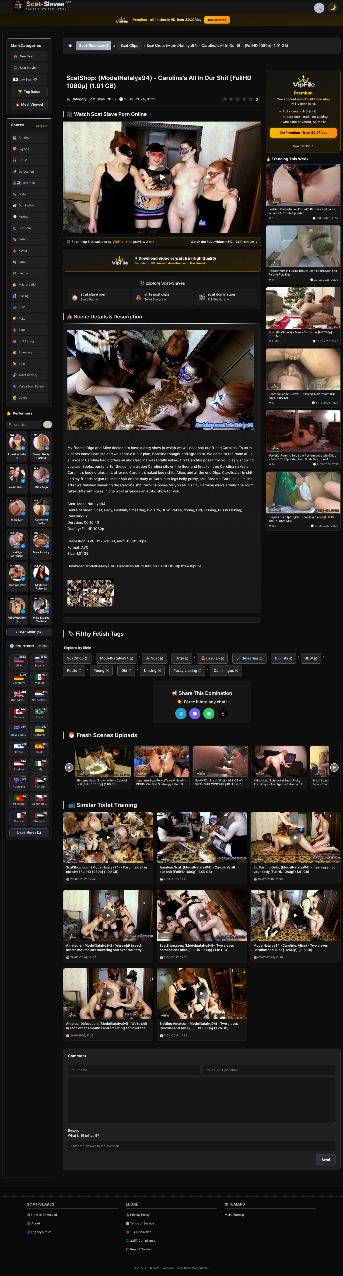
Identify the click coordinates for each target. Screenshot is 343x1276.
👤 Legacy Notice (39, 1232)
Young (99, 670)
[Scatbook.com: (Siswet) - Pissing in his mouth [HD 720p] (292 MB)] (303, 369)
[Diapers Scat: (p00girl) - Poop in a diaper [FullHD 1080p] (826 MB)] (303, 492)
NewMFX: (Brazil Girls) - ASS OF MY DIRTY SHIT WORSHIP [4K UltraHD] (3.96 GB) (219, 784)
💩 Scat (152, 658)
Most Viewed (29, 104)
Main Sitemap (234, 1215)
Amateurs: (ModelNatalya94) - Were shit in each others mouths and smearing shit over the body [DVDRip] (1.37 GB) (104, 947)
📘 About (33, 1223)
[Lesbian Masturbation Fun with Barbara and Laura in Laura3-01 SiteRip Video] (303, 185)
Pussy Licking (185, 670)
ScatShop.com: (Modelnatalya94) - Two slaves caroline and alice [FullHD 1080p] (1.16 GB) (197, 947)
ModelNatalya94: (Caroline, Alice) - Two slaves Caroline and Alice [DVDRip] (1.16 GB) (290, 947)
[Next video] (334, 767)
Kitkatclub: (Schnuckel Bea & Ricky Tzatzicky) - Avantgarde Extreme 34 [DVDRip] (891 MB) (278, 784)
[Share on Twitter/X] (222, 713)
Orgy (179, 658)
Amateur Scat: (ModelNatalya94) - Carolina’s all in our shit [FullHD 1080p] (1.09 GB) (199, 869)
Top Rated (29, 92)
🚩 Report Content (139, 1249)
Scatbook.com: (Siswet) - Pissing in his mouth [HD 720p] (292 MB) (302, 395)
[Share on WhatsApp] (208, 713)
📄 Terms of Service (140, 1223)
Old (124, 670)
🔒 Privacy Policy (138, 1215)
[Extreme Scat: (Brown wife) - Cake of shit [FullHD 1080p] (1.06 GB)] (103, 761)
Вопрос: (74, 1130)
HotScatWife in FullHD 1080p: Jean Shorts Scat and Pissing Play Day (303, 272)
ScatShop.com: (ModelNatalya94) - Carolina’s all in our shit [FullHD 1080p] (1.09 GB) (106, 869)
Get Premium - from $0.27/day (303, 132)
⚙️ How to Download (42, 1215)
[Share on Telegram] (180, 713)
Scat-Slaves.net (93, 45)
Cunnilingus (224, 670)
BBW (309, 658)
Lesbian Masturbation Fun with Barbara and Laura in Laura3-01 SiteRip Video (302, 211)
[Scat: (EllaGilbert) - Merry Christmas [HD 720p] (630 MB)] (303, 308)
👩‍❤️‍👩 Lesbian (210, 658)
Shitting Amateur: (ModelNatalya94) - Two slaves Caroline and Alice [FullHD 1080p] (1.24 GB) (199, 1025)
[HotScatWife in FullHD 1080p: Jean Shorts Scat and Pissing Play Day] (303, 246)
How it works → (303, 146)
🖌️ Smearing (247, 658)
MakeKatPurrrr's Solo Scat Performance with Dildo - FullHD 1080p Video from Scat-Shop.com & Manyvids (302, 457)
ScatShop (75, 658)
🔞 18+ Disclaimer (138, 1232)
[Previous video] (69, 767)
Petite (72, 670)
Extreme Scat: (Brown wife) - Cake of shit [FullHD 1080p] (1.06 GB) (102, 782)
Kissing (150, 670)
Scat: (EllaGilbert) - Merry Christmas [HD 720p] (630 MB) (300, 334)
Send (326, 1160)
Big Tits (281, 658)
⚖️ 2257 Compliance (140, 1240)
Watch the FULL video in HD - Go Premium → (224, 242)
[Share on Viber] (194, 713)
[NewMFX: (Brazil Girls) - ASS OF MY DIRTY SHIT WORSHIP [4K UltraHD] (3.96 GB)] (220, 761)
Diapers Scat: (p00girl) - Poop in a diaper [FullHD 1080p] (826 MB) (301, 519)
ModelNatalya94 (114, 658)
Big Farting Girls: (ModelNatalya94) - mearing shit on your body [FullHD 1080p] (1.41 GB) (295, 869)
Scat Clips (129, 45)
